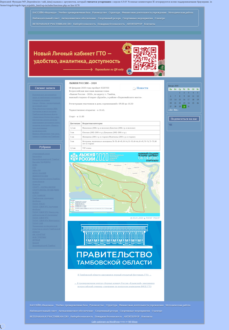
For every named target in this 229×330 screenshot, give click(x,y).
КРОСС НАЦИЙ (39, 173)
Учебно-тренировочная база (74, 12)
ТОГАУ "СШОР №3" (40, 217)
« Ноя (170, 109)
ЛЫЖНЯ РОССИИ (40, 176)
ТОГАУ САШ (37, 223)
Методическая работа (180, 12)
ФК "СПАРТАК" (39, 234)
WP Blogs (132, 321)
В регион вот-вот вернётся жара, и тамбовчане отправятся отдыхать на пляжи (46, 97)
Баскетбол (37, 156)
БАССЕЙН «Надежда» (45, 12)
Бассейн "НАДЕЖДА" (41, 162)
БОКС (34, 164)
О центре (160, 18)
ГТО (34, 167)
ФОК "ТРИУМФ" (39, 237)
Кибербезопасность (84, 23)
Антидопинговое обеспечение (78, 18)
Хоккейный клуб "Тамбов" (44, 245)
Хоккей (35, 242)
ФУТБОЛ (36, 240)
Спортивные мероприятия (138, 18)
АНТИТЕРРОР (134, 23)
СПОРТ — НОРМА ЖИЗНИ (44, 187)
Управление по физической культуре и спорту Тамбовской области (46, 229)
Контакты (149, 23)
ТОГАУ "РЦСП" (38, 203)
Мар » (176, 109)
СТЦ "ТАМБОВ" (39, 195)
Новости (36, 184)
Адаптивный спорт (41, 153)
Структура (114, 12)
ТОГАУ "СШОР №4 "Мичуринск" (46, 220)
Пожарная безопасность (111, 23)
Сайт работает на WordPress (106, 321)
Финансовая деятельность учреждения (144, 12)
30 (184, 106)
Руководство (99, 12)
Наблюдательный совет (46, 18)
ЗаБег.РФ (36, 170)
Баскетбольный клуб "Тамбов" (46, 159)
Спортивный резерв (109, 18)
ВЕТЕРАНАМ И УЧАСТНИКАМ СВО (52, 23)
